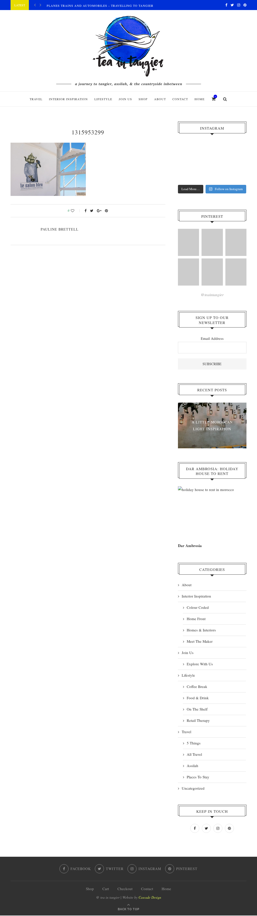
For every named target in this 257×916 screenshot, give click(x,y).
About (160, 99)
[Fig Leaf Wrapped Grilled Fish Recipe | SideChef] (212, 272)
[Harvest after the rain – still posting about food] (190, 175)
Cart (105, 888)
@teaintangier (212, 294)
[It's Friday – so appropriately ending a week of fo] (212, 162)
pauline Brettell (60, 229)
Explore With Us (200, 663)
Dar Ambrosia (190, 545)
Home (200, 99)
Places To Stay (198, 776)
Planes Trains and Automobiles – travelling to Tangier (100, 6)
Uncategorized (193, 788)
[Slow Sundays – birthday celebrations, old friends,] (212, 148)
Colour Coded (198, 607)
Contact (180, 99)
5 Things (194, 742)
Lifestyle (103, 99)
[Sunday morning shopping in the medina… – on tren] (234, 148)
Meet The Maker (200, 641)
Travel (36, 99)
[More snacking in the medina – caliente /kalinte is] (234, 162)
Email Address (212, 338)
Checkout (125, 888)
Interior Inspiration (68, 99)
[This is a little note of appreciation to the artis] (190, 148)
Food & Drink (198, 697)
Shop (90, 888)
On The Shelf (197, 709)
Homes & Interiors (201, 629)
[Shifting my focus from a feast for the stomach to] (190, 162)
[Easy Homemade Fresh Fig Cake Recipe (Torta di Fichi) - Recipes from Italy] (188, 242)
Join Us (125, 99)
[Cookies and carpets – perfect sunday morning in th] (212, 175)
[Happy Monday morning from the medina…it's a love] (234, 175)
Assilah (192, 765)
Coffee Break (197, 686)
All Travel (194, 754)
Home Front (196, 618)
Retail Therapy (198, 720)
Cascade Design (150, 897)
